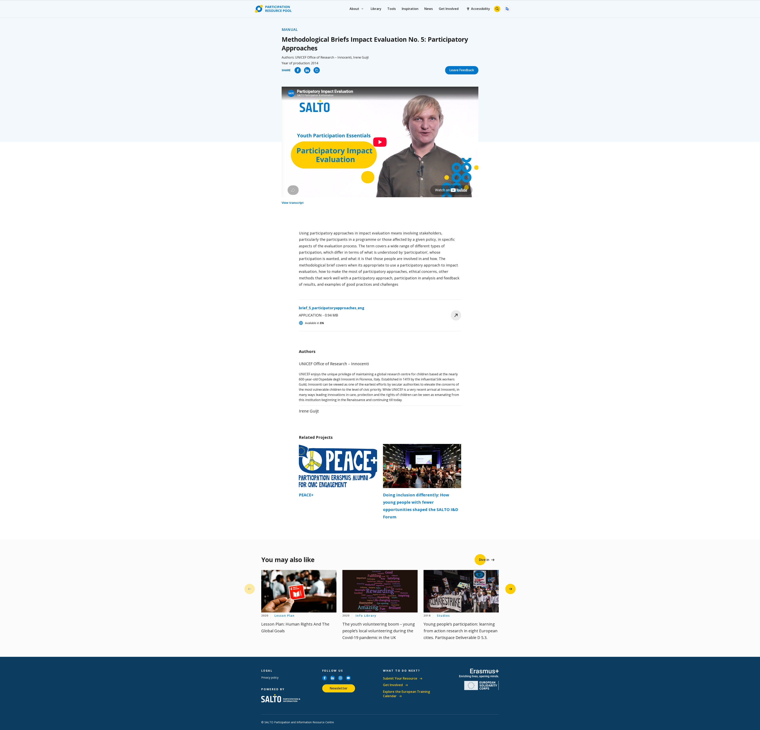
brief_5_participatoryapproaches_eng (331, 307)
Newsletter (339, 688)
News (428, 9)
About (355, 9)
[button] (510, 589)
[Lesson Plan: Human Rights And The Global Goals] (298, 591)
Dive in (484, 559)
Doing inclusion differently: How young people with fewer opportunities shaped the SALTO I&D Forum (420, 506)
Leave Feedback (461, 70)
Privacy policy (269, 677)
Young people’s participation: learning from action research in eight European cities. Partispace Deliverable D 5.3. (461, 630)
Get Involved (449, 9)
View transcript (293, 203)
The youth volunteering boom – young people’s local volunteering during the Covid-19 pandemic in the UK (378, 630)
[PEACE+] (338, 466)
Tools (391, 9)
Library (376, 9)
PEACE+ (306, 495)
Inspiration (410, 9)
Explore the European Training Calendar (406, 694)
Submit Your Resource (400, 678)
